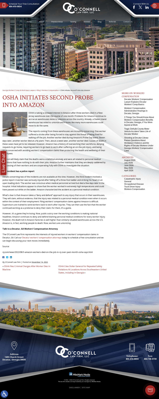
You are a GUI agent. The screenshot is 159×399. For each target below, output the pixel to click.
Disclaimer (74, 388)
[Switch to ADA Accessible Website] (4, 394)
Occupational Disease (134, 184)
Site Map (86, 388)
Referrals (112, 21)
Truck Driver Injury (132, 187)
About (41, 21)
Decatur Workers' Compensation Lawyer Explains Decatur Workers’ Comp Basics (138, 102)
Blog (99, 21)
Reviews (87, 21)
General (127, 181)
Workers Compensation (50, 90)
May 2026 (128, 168)
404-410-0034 (15, 6)
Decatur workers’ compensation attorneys (41, 237)
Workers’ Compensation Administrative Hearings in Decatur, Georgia (135, 110)
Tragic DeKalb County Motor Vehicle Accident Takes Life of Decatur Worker (137, 131)
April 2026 (128, 170)
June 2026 (129, 165)
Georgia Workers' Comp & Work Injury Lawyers (19, 90)
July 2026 (128, 163)
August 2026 (129, 160)
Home (29, 21)
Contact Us (127, 21)
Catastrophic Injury (132, 179)
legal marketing (77, 381)
